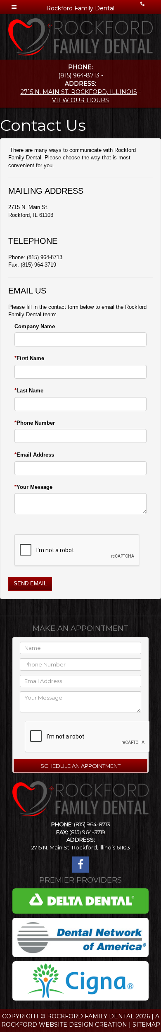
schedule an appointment (80, 766)
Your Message (34, 487)
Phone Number (36, 423)
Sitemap (146, 1024)
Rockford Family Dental (90, 1016)
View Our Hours (80, 100)
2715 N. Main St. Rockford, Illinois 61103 (80, 847)
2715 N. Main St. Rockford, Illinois (79, 92)
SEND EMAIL (30, 583)
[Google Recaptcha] (77, 548)
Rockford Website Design (47, 1024)
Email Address (35, 455)
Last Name (30, 390)
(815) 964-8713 (92, 824)
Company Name (34, 326)
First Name (30, 358)
